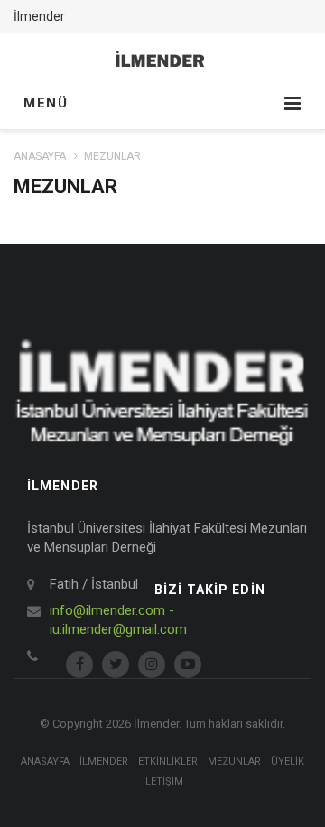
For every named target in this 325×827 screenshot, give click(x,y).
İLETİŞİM (163, 781)
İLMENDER (103, 761)
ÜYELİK (287, 761)
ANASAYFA (40, 156)
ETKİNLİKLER (168, 761)
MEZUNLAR (234, 761)
